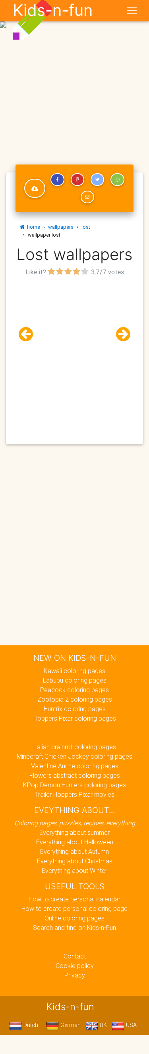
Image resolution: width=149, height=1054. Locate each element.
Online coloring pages (74, 918)
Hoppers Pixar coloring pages (74, 718)
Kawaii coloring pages (74, 671)
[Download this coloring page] (34, 188)
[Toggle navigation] (132, 10)
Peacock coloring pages (74, 690)
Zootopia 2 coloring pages (74, 699)
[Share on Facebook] (57, 179)
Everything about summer (74, 832)
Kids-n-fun (53, 10)
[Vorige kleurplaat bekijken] (29, 334)
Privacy (74, 975)
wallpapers (61, 227)
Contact (75, 956)
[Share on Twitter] (97, 179)
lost (85, 227)
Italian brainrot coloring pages (74, 747)
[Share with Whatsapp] (117, 179)
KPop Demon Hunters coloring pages (74, 785)
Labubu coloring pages (74, 680)
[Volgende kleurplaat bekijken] (120, 334)
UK (102, 1025)
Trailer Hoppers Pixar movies (74, 794)
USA (130, 1025)
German (70, 1025)
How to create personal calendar (74, 899)
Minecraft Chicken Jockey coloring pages (74, 756)
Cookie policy (75, 966)
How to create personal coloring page (74, 908)
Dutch (30, 1025)
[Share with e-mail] (87, 197)
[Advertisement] (74, 77)
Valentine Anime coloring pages (74, 766)
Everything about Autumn (74, 851)
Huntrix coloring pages (75, 709)
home (32, 227)
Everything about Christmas (74, 861)
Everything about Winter (74, 870)
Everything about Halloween (74, 842)
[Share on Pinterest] (77, 179)
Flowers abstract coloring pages (74, 775)
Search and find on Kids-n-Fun (74, 928)
